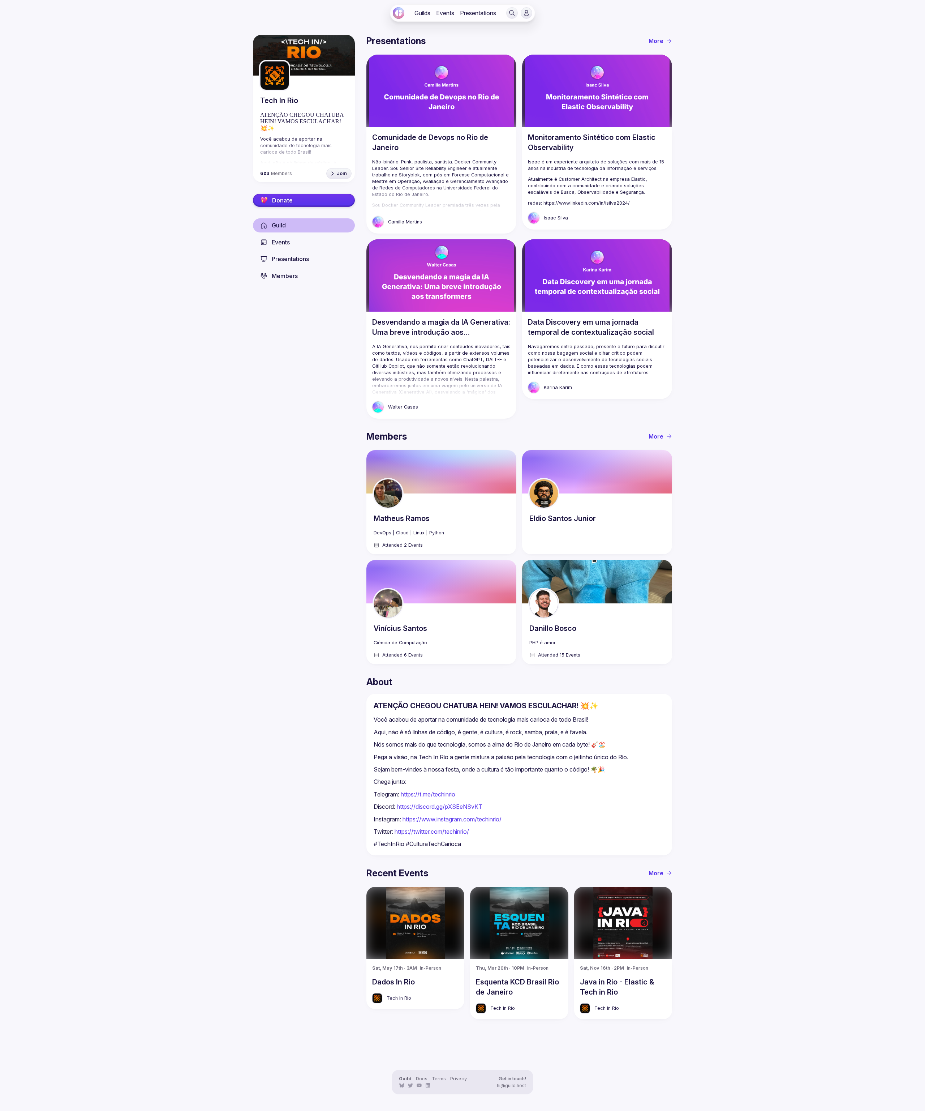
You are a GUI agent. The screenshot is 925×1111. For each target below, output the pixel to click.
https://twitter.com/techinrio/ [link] (432, 831)
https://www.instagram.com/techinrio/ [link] (452, 819)
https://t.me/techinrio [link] (428, 794)
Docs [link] (421, 1078)
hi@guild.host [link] (511, 1085)
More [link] (656, 40)
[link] (398, 13)
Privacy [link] (458, 1078)
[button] (512, 13)
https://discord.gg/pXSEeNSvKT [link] (439, 806)
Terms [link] (439, 1078)
